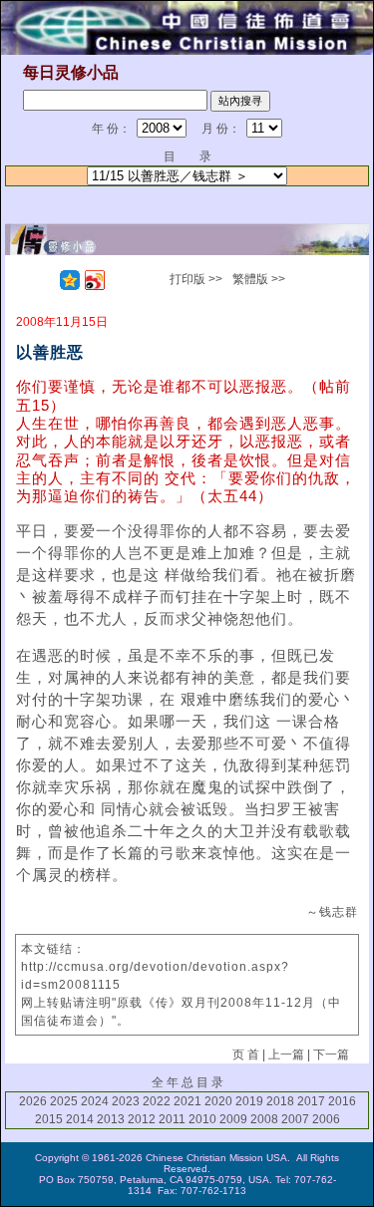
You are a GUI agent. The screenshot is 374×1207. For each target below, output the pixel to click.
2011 (172, 1119)
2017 (311, 1101)
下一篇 (331, 1054)
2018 (280, 1101)
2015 (49, 1119)
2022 (157, 1101)
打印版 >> (196, 279)
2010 (202, 1119)
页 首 (245, 1054)
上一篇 (286, 1054)
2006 (326, 1119)
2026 (33, 1101)
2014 (80, 1119)
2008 (264, 1119)
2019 (249, 1101)
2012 (142, 1119)
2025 (64, 1101)
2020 (218, 1101)
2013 (111, 1119)
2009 (233, 1119)
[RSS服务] (45, 280)
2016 (342, 1101)
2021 (187, 1101)
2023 (126, 1101)
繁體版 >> (258, 279)
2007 (295, 1119)
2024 (95, 1101)
